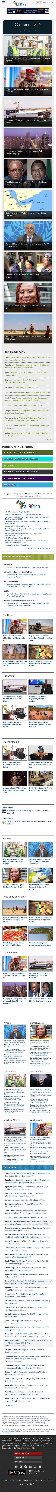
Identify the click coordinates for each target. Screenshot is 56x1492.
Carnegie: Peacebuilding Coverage (21, 459)
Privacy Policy (24, 1480)
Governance (9, 952)
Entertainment (10, 742)
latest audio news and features (28, 821)
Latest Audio (7, 818)
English (39, 2)
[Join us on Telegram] (25, 1467)
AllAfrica (19, 3)
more (49, 439)
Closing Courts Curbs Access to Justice (23, 405)
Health (6, 838)
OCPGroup (9, 465)
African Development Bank (18, 452)
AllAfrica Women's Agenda (18, 478)
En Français (46, 2)
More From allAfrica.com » (39, 548)
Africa (6, 1023)
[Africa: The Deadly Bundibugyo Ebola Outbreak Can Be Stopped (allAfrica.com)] (15, 1032)
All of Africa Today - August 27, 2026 (21, 388)
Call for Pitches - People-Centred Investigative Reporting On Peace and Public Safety (29, 595)
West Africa (35, 1120)
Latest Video (7, 808)
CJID (6, 591)
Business (7, 676)
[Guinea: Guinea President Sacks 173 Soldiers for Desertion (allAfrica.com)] (41, 1129)
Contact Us (38, 1480)
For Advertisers (21, 1457)
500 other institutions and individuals (28, 1418)
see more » (9, 1405)
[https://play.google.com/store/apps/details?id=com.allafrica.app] (17, 1473)
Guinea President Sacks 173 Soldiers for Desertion (27, 393)
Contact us (5, 1433)
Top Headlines (14, 351)
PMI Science (10, 485)
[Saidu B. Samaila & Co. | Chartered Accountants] (28, 11)
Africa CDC (8, 565)
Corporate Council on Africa (19, 472)
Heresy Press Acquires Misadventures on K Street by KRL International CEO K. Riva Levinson (29, 585)
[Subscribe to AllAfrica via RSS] (40, 1467)
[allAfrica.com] (28, 504)
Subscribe (19, 1462)
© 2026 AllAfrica (9, 1480)
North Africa (35, 1071)
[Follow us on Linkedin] (30, 1467)
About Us (49, 1480)
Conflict (7, 615)
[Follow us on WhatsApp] (35, 1467)
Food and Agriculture (13, 897)
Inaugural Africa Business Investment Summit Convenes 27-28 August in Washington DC (28, 604)
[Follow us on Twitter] (20, 1467)
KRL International (11, 582)
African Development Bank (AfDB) (17, 572)
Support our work (22, 1453)
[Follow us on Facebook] (16, 1467)
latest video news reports (24, 811)
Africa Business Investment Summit (18, 601)
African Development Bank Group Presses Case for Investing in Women (26, 576)
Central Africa (36, 1023)
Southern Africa (11, 1120)
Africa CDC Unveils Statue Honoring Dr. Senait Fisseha (27, 567)
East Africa (9, 1071)
